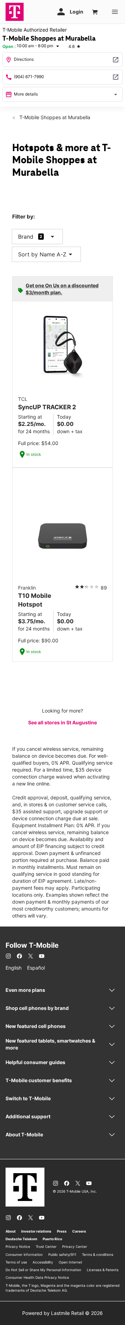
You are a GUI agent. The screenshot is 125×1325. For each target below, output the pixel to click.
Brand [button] (25, 236)
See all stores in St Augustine (62, 722)
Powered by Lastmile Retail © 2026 (62, 1313)
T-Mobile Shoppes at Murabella (54, 117)
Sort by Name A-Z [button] (46, 254)
